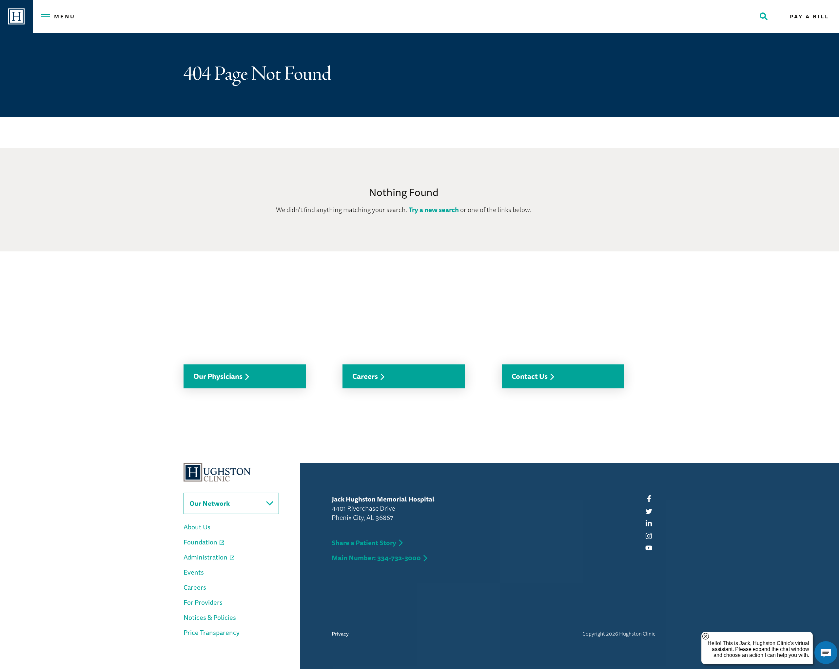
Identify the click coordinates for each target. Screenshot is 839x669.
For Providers (203, 602)
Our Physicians (218, 376)
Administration (205, 557)
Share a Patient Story (364, 543)
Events (194, 572)
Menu (64, 16)
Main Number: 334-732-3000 (376, 558)
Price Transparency (212, 632)
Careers (365, 376)
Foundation (200, 542)
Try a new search (434, 210)
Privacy (340, 633)
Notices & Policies (210, 617)
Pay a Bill (809, 16)
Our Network (209, 503)
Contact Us (530, 376)
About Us (197, 527)
